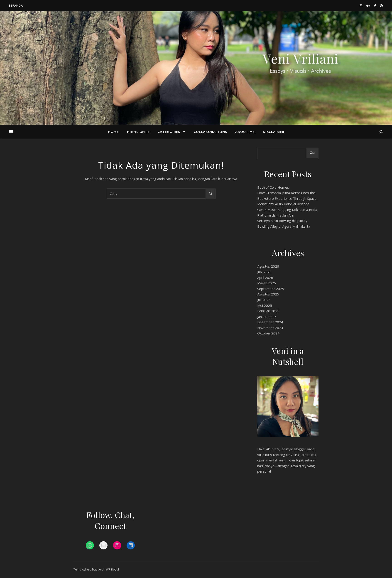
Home (113, 131)
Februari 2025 (268, 311)
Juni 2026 (264, 272)
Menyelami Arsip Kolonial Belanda (283, 204)
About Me (245, 131)
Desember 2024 (270, 322)
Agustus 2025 (268, 294)
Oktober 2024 (268, 333)
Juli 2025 (263, 300)
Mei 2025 (264, 305)
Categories (169, 131)
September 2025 (270, 288)
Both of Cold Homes (273, 187)
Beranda (16, 5)
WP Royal (112, 569)
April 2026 (265, 277)
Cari (312, 152)
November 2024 (270, 327)
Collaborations (210, 131)
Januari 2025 (267, 316)
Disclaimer (273, 131)
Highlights (138, 131)
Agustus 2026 (268, 266)
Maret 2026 (266, 283)
